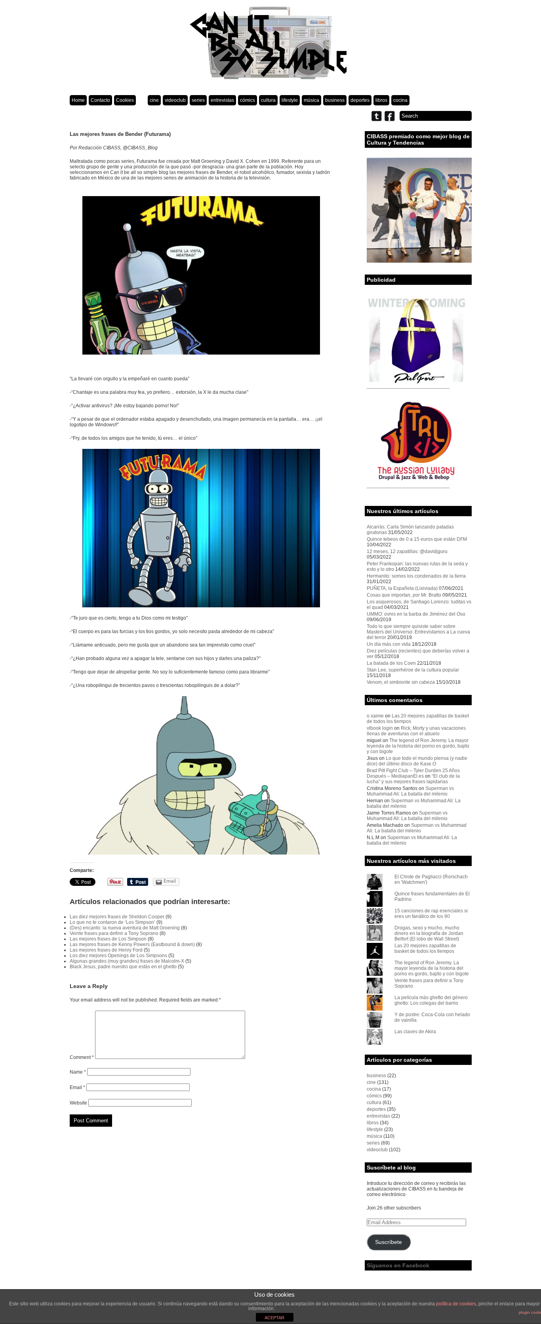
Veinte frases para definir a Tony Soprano (114, 933)
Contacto (100, 100)
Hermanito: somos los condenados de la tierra (416, 576)
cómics (247, 100)
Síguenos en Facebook (398, 1265)
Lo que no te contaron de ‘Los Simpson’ (112, 922)
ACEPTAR (274, 1317)
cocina (400, 100)
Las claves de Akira (415, 1031)
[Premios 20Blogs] (419, 261)
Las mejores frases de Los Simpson (108, 939)
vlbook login (380, 728)
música (311, 100)
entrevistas (222, 100)
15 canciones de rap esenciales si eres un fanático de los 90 (431, 913)
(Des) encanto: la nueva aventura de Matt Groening (125, 928)
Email (77, 1087)
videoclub (175, 100)
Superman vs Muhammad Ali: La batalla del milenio (410, 791)
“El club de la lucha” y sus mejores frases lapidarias (413, 778)
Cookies (125, 100)
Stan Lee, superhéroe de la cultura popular (413, 670)
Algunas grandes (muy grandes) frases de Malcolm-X (127, 961)
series (198, 100)
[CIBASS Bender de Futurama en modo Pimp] (201, 775)
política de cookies (456, 1304)
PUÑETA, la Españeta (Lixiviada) (402, 588)
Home (78, 100)
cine (154, 100)
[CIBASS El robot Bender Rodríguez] (201, 528)
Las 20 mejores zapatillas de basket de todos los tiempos (425, 948)
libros (381, 100)
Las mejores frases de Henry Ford (106, 950)
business (335, 100)
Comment (82, 1057)
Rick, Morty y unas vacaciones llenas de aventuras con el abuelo (416, 730)
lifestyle (290, 100)
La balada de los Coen (391, 663)
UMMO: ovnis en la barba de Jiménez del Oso (416, 614)
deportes (360, 100)
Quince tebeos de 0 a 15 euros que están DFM (417, 539)
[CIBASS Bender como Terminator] (201, 275)
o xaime (375, 716)
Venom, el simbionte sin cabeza (401, 682)
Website (78, 1103)
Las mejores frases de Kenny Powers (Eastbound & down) (132, 944)
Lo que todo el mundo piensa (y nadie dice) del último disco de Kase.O (417, 761)
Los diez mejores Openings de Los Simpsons (118, 955)
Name (78, 1072)
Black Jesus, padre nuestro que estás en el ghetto (123, 966)
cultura (268, 100)
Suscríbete (388, 1242)
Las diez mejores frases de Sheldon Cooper (117, 917)
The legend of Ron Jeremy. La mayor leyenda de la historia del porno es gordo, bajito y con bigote (418, 746)
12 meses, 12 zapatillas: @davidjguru (407, 551)
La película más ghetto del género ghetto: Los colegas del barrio (431, 1000)
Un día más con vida (389, 644)
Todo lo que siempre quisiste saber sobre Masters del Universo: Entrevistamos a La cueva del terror (418, 632)
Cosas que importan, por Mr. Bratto (404, 595)
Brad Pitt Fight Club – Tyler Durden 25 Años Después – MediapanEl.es (413, 773)
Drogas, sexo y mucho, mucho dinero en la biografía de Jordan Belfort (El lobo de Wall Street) (428, 933)
